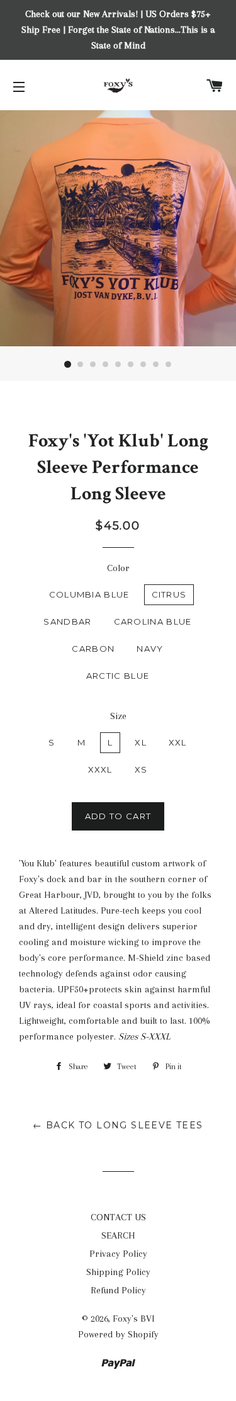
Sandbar (67, 621)
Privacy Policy (118, 1253)
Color (118, 568)
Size (118, 716)
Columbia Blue (89, 594)
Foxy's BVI (134, 1318)
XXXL (100, 769)
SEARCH (118, 1235)
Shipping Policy (118, 1272)
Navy (150, 649)
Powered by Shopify (118, 1334)
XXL (178, 742)
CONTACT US (118, 1217)
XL (141, 742)
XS (141, 769)
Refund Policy (118, 1290)
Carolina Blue (153, 621)
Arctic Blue (117, 676)
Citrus (169, 594)
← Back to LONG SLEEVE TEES (118, 1125)
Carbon (93, 649)
